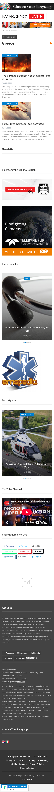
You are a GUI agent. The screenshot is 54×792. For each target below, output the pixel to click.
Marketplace (27, 415)
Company (31, 760)
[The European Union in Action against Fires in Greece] (16, 63)
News (27, 278)
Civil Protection (10, 55)
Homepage (13, 756)
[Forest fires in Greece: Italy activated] (16, 111)
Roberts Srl (28, 779)
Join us (13, 764)
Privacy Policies (36, 764)
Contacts (23, 764)
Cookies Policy (27, 768)
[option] (27, 307)
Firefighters (11, 760)
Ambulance (25, 756)
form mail (21, 682)
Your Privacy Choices (17, 786)
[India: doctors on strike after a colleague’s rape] (27, 306)
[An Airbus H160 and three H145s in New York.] (27, 443)
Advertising (43, 760)
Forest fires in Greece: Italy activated (23, 123)
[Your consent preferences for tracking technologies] (4, 787)
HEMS (21, 760)
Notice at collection (8, 790)
